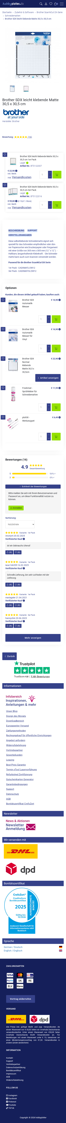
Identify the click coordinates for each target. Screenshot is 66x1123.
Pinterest (12, 1102)
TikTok (11, 1108)
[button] (4, 155)
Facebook (12, 1098)
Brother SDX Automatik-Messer (28, 303)
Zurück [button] (11, 656)
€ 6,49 (55, 417)
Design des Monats (16, 716)
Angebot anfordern (15, 740)
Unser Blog (11, 711)
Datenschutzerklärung (15, 1067)
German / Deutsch (13, 947)
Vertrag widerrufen (20, 999)
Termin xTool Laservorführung (21, 769)
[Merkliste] (51, 4)
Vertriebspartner (14, 750)
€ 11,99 (54, 388)
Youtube (12, 1105)
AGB (8, 799)
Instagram (12, 1095)
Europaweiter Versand (17, 725)
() (10, 552)
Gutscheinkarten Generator (20, 779)
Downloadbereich (15, 720)
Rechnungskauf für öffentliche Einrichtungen (28, 735)
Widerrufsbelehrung (16, 745)
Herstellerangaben (20, 235)
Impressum (11, 1074)
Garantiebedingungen (17, 784)
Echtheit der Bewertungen (34, 486)
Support (32, 230)
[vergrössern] (33, 55)
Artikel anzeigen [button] (49, 378)
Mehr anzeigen (33, 638)
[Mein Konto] (46, 4)
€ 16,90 (54, 300)
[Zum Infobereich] (21, 699)
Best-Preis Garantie (16, 764)
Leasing (10, 760)
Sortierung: (10, 518)
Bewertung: (8, 137)
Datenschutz (12, 794)
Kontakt (9, 1058)
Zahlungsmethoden (16, 730)
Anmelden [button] (17, 508)
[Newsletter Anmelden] (33, 825)
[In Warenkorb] (56, 174)
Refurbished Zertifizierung (19, 774)
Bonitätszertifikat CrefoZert (20, 803)
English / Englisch (13, 950)
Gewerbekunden (14, 755)
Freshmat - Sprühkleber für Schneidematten (30, 391)
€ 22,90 (54, 358)
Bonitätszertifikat (13, 1070)
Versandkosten (21, 177)
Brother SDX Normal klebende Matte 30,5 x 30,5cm (28, 365)
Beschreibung (16, 230)
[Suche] (41, 4)
